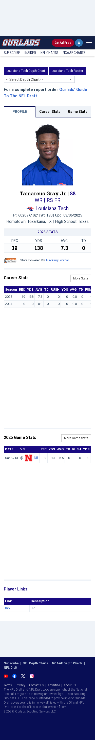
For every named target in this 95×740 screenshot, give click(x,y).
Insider (30, 53)
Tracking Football (57, 260)
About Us (70, 685)
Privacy (20, 685)
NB (36, 458)
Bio (7, 608)
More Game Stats (76, 438)
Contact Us (36, 685)
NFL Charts (49, 53)
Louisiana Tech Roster (67, 71)
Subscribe (12, 53)
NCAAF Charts (74, 53)
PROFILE (19, 112)
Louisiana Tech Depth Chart (26, 71)
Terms (8, 685)
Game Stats (77, 112)
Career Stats (50, 112)
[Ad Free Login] (79, 43)
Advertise (54, 685)
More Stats (80, 278)
